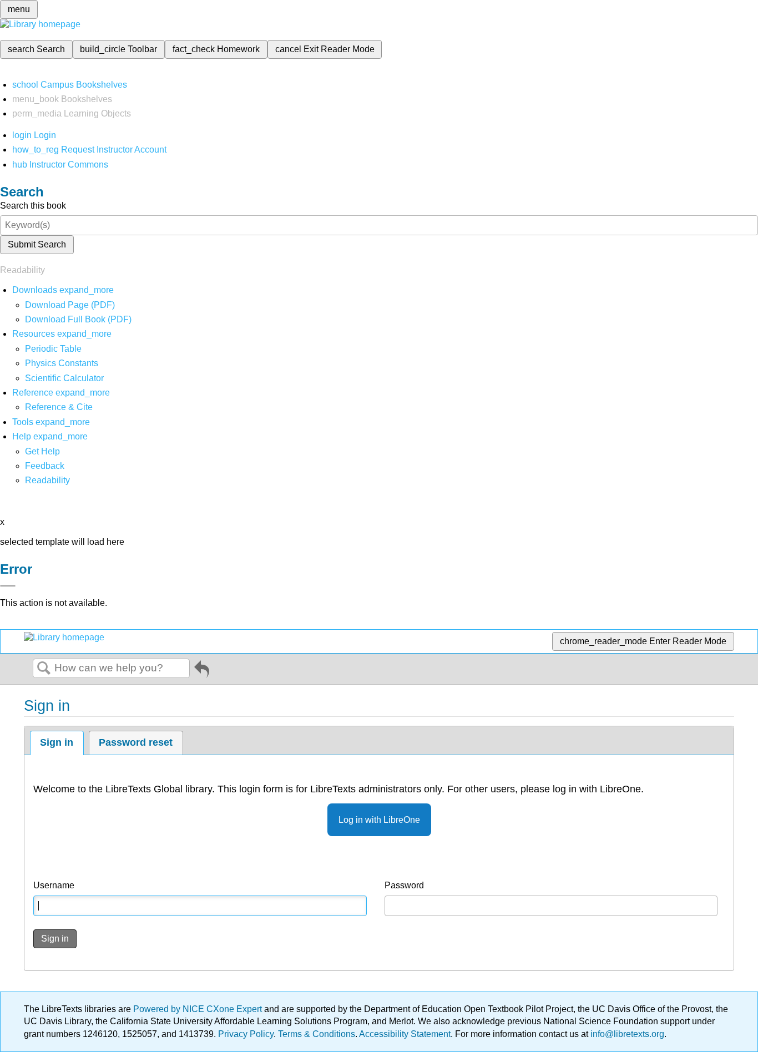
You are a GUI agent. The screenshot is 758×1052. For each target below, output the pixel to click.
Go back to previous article (201, 671)
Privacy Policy (246, 1034)
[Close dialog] (8, 585)
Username (53, 885)
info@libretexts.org (626, 1034)
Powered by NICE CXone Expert (198, 1009)
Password (404, 885)
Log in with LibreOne (379, 820)
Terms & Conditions (316, 1034)
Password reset (136, 742)
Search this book (33, 205)
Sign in (56, 742)
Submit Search (37, 244)
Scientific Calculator (64, 378)
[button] (44, 466)
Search (44, 668)
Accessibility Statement (405, 1034)
